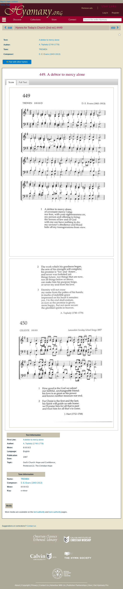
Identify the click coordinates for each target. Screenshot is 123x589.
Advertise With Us (57, 585)
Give (90, 585)
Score (11, 82)
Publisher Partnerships (77, 585)
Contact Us (44, 585)
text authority (39, 512)
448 (9, 27)
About (17, 585)
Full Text (23, 82)
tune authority (55, 512)
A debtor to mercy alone (49, 40)
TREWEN (43, 49)
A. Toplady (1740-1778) (49, 44)
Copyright (25, 585)
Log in (105, 13)
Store (54, 19)
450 (113, 27)
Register (115, 13)
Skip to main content (9, 1)
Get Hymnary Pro (101, 585)
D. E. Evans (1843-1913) (49, 54)
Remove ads (87, 8)
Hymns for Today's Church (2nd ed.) (36, 27)
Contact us (31, 526)
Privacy (34, 585)
